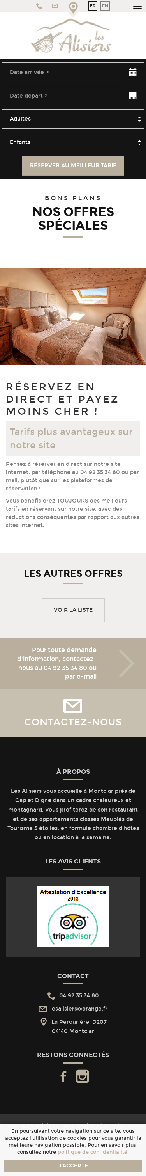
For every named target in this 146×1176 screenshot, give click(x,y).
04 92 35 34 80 (65, 667)
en (105, 6)
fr (93, 6)
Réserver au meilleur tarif (73, 165)
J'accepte (73, 1165)
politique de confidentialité (92, 1152)
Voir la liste (73, 610)
